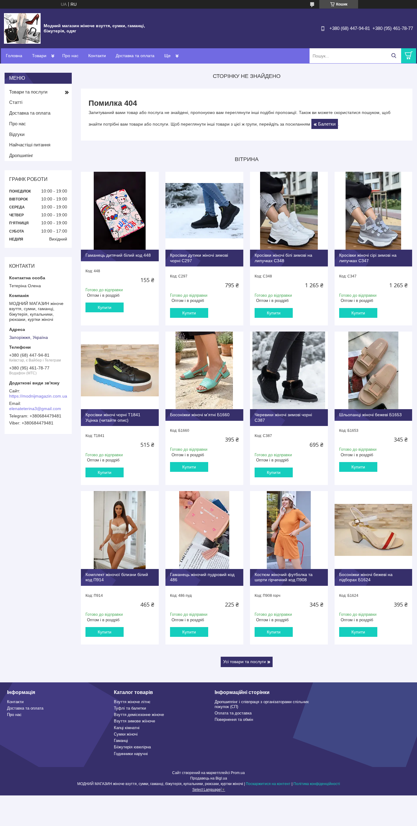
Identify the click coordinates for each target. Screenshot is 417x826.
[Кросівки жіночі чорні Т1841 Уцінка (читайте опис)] (120, 370)
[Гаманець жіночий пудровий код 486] (204, 530)
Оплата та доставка (233, 713)
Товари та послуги (28, 91)
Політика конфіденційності (316, 784)
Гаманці (121, 740)
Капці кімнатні (127, 727)
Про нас (70, 55)
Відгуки (16, 134)
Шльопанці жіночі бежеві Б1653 (370, 414)
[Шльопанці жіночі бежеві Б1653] (373, 370)
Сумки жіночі (126, 734)
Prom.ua (238, 773)
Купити (104, 307)
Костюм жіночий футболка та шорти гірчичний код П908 (284, 577)
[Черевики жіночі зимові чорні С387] (289, 370)
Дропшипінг (21, 155)
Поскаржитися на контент (268, 784)
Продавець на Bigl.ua (208, 778)
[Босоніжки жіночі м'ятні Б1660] (204, 370)
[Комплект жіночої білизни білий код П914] (120, 530)
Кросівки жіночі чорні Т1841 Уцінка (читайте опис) (112, 417)
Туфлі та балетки (130, 708)
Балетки (326, 124)
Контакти (97, 55)
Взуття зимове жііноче (134, 721)
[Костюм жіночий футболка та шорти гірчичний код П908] (289, 530)
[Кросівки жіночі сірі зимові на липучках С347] (373, 211)
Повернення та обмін (234, 719)
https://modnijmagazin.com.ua (38, 396)
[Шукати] (393, 55)
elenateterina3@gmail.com (35, 408)
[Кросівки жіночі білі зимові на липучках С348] (289, 211)
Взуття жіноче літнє (132, 701)
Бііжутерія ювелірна (132, 747)
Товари (39, 55)
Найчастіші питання (29, 144)
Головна (14, 55)
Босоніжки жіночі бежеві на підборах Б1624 (366, 577)
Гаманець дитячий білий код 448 (118, 255)
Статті (15, 102)
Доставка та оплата (135, 55)
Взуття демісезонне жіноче (139, 714)
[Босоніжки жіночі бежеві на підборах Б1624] (373, 530)
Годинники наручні (131, 753)
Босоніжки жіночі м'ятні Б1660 (200, 414)
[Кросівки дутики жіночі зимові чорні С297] (204, 211)
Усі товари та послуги (244, 661)
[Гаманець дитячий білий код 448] (120, 211)
